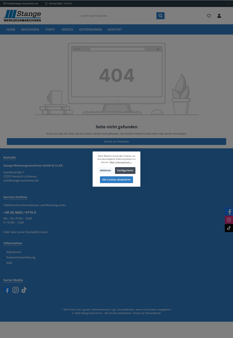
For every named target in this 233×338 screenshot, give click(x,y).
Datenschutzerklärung (20, 257)
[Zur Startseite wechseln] (22, 16)
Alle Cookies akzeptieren (116, 179)
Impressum (13, 252)
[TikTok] (24, 290)
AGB (9, 263)
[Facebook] (7, 290)
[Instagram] (15, 290)
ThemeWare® (153, 313)
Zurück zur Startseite (116, 141)
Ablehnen (105, 170)
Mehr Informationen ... (121, 162)
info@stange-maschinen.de (22, 3)
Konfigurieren (125, 170)
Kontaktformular (37, 232)
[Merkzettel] (209, 15)
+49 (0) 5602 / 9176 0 (60, 3)
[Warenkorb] (227, 14)
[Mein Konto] (219, 15)
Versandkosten (125, 309)
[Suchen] (160, 15)
